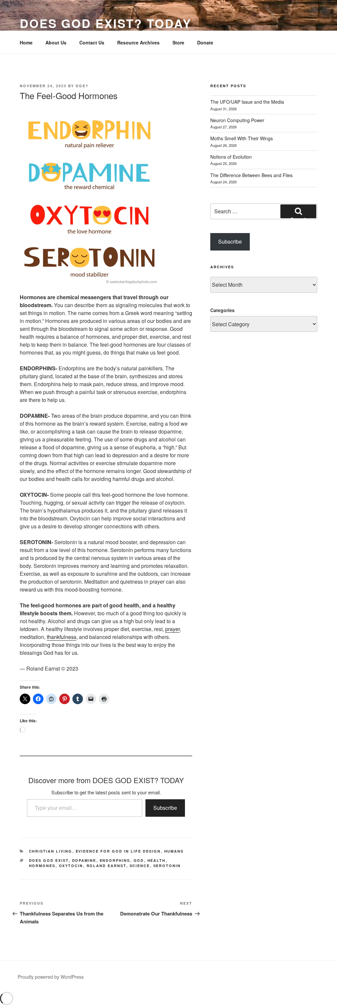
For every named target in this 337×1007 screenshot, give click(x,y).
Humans (174, 851)
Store (178, 42)
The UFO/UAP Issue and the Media (247, 101)
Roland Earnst (106, 865)
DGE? (82, 85)
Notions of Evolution (231, 156)
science (140, 865)
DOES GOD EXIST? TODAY (105, 23)
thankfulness (61, 637)
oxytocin (71, 865)
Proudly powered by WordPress (51, 976)
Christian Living (50, 851)
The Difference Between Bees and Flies (251, 175)
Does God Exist (49, 860)
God (139, 860)
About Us (55, 42)
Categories (222, 310)
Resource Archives (138, 42)
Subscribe (165, 807)
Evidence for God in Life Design (118, 851)
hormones (42, 865)
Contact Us (91, 42)
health (156, 860)
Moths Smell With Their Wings (241, 138)
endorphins (115, 860)
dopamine (84, 860)
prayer (172, 629)
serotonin (167, 865)
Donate (205, 42)
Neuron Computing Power (237, 120)
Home (26, 42)
